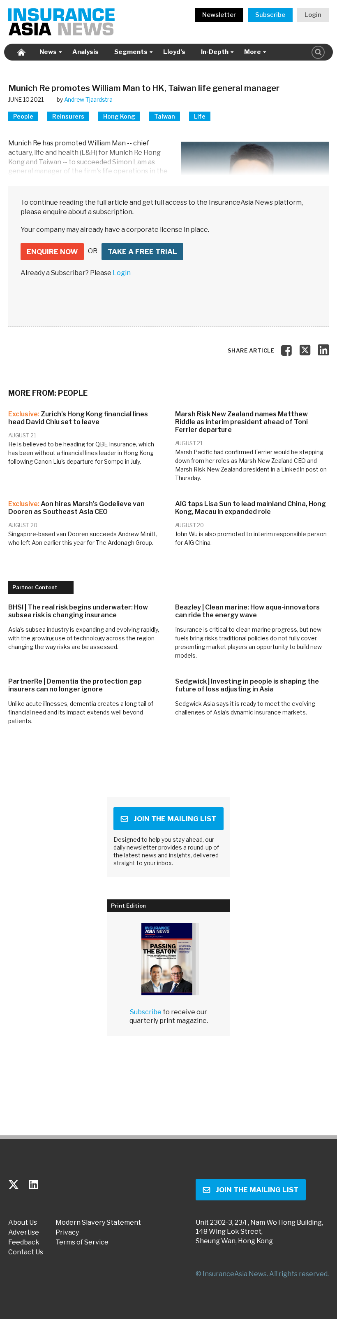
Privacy (67, 1232)
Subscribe (270, 15)
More (252, 52)
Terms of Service (81, 1242)
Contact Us (25, 1252)
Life (199, 116)
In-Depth (215, 52)
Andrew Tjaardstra (88, 99)
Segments (131, 52)
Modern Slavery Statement (98, 1222)
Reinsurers (68, 116)
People (23, 116)
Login (313, 15)
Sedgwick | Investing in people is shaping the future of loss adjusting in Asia (247, 685)
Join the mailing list (175, 819)
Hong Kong (119, 116)
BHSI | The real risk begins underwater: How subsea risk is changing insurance (78, 611)
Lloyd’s (174, 52)
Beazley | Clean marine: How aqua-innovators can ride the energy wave (247, 611)
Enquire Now (52, 251)
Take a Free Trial (142, 251)
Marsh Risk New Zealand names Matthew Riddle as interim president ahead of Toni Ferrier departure (241, 422)
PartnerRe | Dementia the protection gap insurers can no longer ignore (75, 685)
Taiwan (164, 116)
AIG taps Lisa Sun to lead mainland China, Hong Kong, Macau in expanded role (250, 508)
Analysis (85, 52)
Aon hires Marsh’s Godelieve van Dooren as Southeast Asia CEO (76, 508)
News (48, 52)
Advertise (23, 1232)
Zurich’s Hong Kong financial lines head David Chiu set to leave (78, 418)
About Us (22, 1222)
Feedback (23, 1242)
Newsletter (219, 15)
